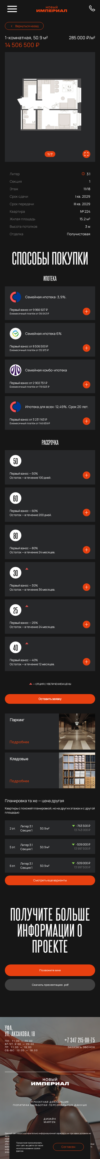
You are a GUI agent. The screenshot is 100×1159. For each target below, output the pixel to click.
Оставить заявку (50, 699)
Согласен (68, 1147)
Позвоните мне (50, 970)
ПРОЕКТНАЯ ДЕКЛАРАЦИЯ (50, 1102)
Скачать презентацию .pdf (50, 985)
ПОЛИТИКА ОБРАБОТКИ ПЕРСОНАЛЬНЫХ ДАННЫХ (50, 1105)
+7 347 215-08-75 (79, 1040)
